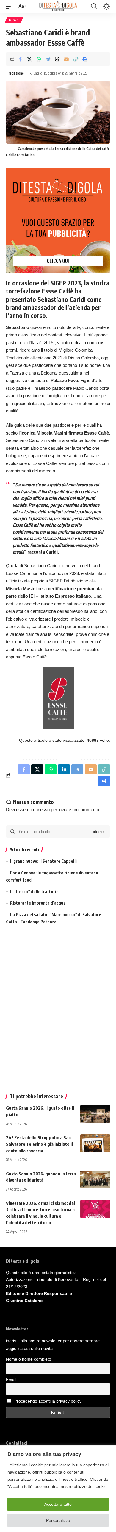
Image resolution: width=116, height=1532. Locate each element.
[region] (58, 1488)
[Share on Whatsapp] (39, 59)
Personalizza (58, 1520)
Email (11, 1379)
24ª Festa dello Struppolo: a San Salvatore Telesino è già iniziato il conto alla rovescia (39, 1144)
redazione (16, 73)
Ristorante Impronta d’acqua (38, 902)
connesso (40, 809)
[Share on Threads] (57, 59)
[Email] (66, 59)
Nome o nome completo (28, 1359)
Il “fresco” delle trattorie (34, 891)
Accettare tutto (58, 1504)
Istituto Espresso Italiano (65, 596)
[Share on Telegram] (48, 59)
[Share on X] (29, 59)
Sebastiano (17, 327)
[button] (11, 6)
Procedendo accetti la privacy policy (47, 1401)
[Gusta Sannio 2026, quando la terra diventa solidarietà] (95, 1179)
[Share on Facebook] (20, 59)
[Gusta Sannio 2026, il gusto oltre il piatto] (95, 1114)
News (14, 20)
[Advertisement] (58, 1006)
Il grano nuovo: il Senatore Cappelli (43, 861)
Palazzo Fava (64, 380)
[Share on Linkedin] (64, 769)
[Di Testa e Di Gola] (58, 6)
